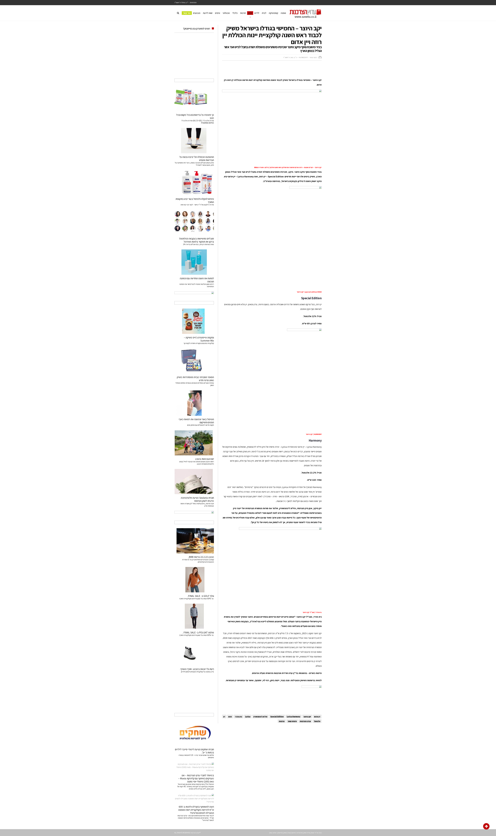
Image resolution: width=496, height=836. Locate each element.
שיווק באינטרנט (302, 833)
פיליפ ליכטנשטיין (260, 716)
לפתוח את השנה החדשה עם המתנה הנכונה (197, 280)
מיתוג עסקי (272, 833)
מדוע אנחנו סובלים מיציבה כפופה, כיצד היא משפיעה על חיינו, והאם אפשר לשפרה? (194, 163)
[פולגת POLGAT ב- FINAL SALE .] (194, 616)
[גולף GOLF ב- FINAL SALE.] (194, 579)
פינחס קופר (292, 721)
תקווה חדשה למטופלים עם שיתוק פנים (200, 425)
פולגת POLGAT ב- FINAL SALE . (198, 632)
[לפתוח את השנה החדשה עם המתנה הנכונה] (194, 262)
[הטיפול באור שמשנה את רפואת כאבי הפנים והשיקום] (194, 403)
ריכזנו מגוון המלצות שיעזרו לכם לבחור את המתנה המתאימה (196, 285)
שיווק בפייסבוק (281, 833)
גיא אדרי (238, 716)
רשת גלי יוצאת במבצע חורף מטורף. (197, 669)
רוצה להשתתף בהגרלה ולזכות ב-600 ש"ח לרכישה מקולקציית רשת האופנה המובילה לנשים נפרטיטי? (196, 810)
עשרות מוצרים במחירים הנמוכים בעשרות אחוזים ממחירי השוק (194, 384)
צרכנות (282, 721)
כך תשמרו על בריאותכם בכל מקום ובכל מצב (195, 116)
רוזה (230, 716)
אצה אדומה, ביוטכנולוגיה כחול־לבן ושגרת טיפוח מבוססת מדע (197, 504)
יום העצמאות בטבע (204, 459)
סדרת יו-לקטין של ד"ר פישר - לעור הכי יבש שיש (197, 204)
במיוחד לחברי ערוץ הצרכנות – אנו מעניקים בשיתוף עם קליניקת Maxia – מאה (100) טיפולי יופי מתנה (196, 778)
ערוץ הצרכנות (305, 721)
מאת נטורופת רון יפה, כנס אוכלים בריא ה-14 (198, 244)
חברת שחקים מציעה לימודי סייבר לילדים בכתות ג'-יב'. (194, 751)
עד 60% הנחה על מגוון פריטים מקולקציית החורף (196, 598)
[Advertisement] (275, 70)
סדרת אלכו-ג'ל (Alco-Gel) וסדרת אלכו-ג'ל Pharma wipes (197, 121)
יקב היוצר (307, 716)
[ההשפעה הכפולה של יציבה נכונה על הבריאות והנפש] (194, 140)
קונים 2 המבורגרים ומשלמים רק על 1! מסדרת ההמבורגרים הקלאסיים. (198, 560)
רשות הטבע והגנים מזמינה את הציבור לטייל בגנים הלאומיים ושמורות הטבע (196, 462)
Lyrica (247, 716)
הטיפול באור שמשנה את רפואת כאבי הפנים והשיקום (196, 421)
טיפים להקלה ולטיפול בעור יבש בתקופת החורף (195, 200)
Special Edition (277, 716)
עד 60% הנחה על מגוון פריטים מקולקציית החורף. (196, 635)
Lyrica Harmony (293, 716)
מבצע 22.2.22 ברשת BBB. (201, 557)
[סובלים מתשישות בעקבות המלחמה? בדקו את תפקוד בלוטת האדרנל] (194, 222)
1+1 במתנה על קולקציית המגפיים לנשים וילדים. (197, 671)
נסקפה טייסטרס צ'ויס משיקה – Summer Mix (199, 339)
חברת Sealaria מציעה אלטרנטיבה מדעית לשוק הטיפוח (197, 499)
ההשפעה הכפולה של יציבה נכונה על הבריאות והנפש (196, 158)
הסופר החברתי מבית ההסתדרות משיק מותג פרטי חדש (195, 378)
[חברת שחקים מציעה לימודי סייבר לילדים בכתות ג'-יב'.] (194, 733)
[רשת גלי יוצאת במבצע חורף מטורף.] (194, 653)
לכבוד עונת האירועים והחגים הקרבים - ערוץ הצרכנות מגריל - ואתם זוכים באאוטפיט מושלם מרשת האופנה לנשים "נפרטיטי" (195, 817)
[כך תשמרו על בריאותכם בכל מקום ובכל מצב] (194, 98)
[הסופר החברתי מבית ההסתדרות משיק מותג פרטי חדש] (194, 361)
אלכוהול (317, 721)
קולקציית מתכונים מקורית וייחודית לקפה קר (199, 343)
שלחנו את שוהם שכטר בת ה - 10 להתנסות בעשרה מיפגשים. (196, 756)
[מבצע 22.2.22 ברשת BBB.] (194, 540)
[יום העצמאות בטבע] (194, 442)
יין (224, 716)
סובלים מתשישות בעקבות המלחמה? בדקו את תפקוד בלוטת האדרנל (196, 240)
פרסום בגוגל (292, 833)
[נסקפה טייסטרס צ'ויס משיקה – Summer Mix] (194, 321)
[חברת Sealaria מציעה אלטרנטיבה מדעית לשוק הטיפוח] (194, 481)
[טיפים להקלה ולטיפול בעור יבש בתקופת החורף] (194, 182)
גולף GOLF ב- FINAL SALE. (201, 596)
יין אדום (317, 716)
